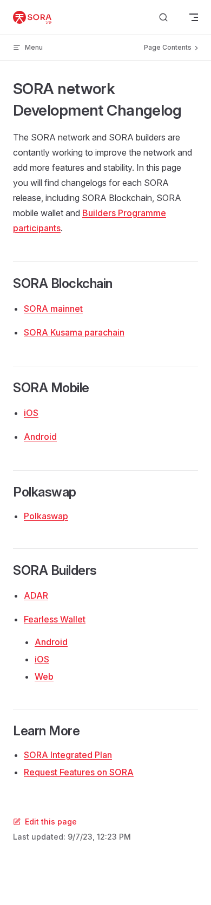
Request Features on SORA (79, 772)
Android (40, 436)
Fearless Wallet (54, 619)
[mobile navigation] (194, 17)
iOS (31, 412)
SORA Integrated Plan (68, 754)
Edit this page (51, 821)
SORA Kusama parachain (74, 332)
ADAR (36, 595)
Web (44, 676)
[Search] (163, 17)
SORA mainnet (53, 308)
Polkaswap (46, 516)
